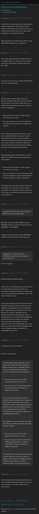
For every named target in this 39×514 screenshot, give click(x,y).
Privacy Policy (19, 504)
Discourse (13, 509)
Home (3, 500)
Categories (10, 500)
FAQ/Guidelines (21, 500)
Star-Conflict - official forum (10, 2)
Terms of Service (6, 504)
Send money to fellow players (14, 7)
